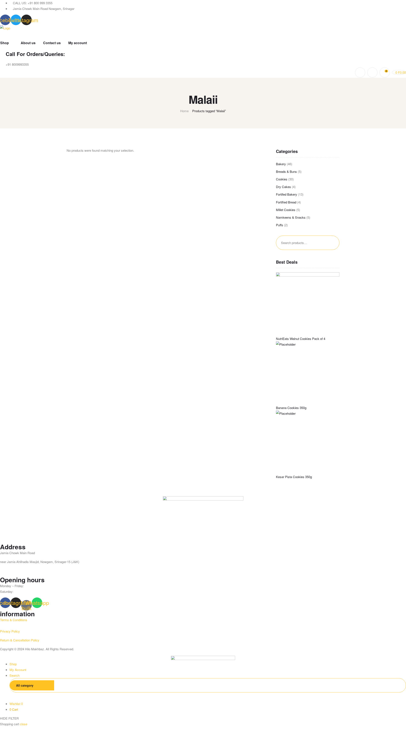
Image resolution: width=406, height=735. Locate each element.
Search (330, 243)
